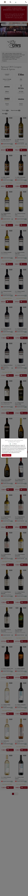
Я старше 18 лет (6, 455)
